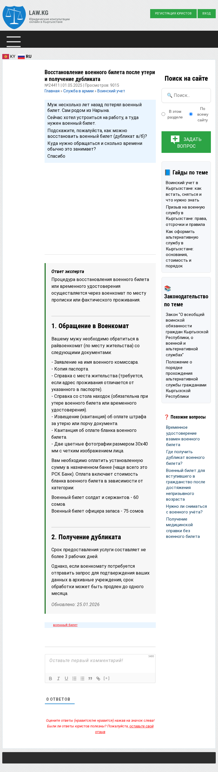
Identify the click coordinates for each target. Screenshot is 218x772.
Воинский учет (111, 91)
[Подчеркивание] (66, 678)
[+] (107, 678)
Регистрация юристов (173, 13)
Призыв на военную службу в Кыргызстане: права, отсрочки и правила (186, 216)
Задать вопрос (189, 143)
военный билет (65, 625)
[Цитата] (90, 678)
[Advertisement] (100, 203)
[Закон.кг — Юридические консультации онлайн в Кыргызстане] (36, 18)
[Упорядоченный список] (74, 678)
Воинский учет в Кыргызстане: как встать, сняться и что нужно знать (184, 191)
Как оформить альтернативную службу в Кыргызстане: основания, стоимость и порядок (182, 249)
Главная (52, 91)
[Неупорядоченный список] (82, 678)
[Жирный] (50, 678)
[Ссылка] (98, 678)
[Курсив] (58, 678)
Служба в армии (78, 91)
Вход (206, 13)
